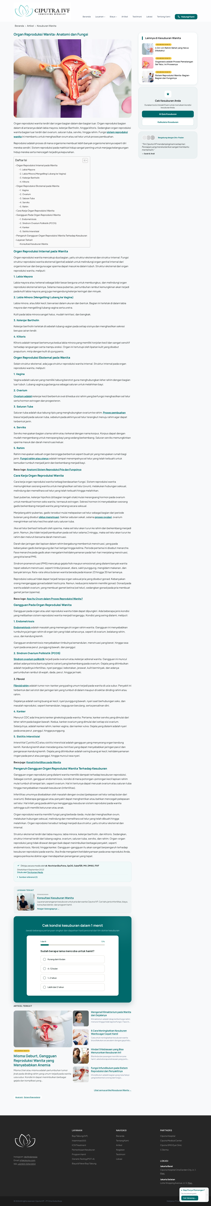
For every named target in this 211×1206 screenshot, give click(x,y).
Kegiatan (120, 1149)
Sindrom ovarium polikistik (29, 659)
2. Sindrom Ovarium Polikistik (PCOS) (38, 223)
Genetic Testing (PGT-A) (83, 1159)
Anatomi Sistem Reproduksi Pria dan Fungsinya (54, 469)
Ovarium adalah (23, 396)
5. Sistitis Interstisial (29, 231)
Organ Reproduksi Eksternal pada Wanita (37, 186)
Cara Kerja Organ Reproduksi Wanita (35, 210)
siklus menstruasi (49, 517)
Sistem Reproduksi (32, 1097)
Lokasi (119, 1159)
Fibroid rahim (21, 685)
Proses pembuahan (114, 412)
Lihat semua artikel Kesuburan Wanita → (112, 1090)
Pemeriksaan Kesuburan (83, 1149)
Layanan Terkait (24, 239)
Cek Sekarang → (190, 1198)
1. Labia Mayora (27, 169)
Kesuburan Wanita (46, 25)
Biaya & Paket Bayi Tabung (84, 1163)
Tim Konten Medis (35, 872)
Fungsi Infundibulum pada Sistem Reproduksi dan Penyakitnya (109, 1069)
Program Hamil (79, 1154)
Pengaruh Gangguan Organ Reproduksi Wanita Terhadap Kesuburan (51, 235)
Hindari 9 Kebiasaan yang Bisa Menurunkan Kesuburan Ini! (107, 1051)
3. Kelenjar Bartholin (29, 177)
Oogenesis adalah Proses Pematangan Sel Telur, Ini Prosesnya (174, 63)
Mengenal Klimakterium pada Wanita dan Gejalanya (111, 1013)
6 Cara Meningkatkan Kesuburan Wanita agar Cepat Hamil (109, 1032)
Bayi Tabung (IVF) (80, 1136)
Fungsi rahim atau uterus (34, 458)
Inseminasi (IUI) (79, 1140)
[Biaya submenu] (116, 16)
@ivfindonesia (30, 1156)
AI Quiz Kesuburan (168, 114)
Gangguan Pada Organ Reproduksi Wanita (38, 214)
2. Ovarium (25, 194)
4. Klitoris (24, 181)
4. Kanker (24, 227)
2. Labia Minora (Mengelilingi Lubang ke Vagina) (43, 173)
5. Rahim (24, 206)
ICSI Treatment (79, 1145)
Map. (162, 1173)
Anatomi (19, 1097)
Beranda (19, 25)
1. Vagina (24, 190)
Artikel (30, 25)
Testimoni (120, 1154)
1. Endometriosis (28, 219)
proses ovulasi (103, 517)
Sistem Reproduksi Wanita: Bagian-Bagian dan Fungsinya (172, 76)
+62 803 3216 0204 (27, 1164)
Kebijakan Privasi (174, 1201)
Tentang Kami (122, 1140)
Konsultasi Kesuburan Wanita (34, 244)
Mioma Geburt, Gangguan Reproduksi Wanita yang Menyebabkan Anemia (35, 1060)
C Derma (164, 1149)
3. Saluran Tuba (27, 198)
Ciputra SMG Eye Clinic (171, 1145)
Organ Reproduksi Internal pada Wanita (36, 165)
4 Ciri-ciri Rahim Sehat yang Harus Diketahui (172, 49)
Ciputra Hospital (167, 1136)
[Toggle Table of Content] (83, 160)
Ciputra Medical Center (171, 1140)
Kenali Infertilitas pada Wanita (43, 762)
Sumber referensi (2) (28, 877)
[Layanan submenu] (104, 16)
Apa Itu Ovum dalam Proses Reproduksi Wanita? (55, 598)
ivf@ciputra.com (27, 1160)
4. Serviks (24, 202)
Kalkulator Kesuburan (168, 122)
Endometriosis (22, 627)
